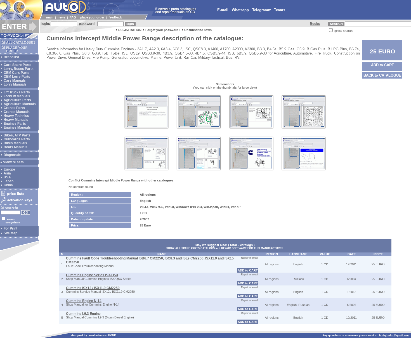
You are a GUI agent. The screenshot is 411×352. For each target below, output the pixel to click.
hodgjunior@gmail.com (394, 335)
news (61, 17)
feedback (115, 17)
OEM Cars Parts (16, 73)
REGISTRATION (129, 30)
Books (315, 24)
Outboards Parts (17, 139)
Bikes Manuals (15, 143)
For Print (10, 228)
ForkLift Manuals (17, 96)
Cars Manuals (15, 80)
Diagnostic (12, 155)
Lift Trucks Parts (17, 92)
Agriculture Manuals (20, 104)
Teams (279, 10)
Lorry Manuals (15, 84)
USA (7, 177)
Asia (7, 173)
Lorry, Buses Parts (19, 69)
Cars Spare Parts (17, 65)
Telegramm (261, 10)
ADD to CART (382, 65)
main (49, 17)
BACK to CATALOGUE (382, 75)
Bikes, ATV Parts (17, 135)
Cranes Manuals (17, 112)
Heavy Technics (16, 116)
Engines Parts (15, 124)
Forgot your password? (162, 30)
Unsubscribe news (198, 30)
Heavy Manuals (16, 120)
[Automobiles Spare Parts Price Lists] (19, 195)
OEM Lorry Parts (17, 77)
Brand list (11, 57)
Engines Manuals (17, 127)
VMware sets (13, 162)
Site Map (10, 233)
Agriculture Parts (17, 100)
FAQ (73, 17)
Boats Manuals (15, 147)
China (8, 185)
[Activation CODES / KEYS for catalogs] (19, 203)
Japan (8, 181)
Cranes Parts (14, 108)
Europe (9, 169)
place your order (92, 17)
